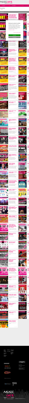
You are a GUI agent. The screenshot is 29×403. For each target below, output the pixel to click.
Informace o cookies (12, 350)
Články (2, 9)
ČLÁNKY (3, 5)
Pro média (8, 351)
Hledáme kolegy (5, 355)
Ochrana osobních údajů (12, 353)
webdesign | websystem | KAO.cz (20, 398)
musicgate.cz (11, 398)
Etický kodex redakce (5, 351)
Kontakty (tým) (5, 353)
